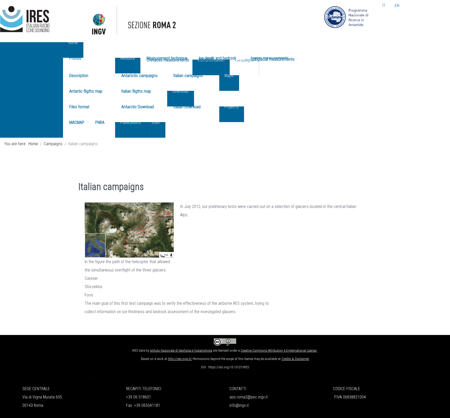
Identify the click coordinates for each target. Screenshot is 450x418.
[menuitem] (73, 50)
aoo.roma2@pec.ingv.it (248, 397)
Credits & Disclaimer (295, 359)
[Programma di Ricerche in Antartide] (346, 16)
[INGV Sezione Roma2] (184, 23)
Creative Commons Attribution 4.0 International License (278, 350)
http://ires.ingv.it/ (180, 359)
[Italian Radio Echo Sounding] (24, 18)
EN (397, 5)
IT (383, 5)
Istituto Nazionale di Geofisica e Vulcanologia (181, 350)
